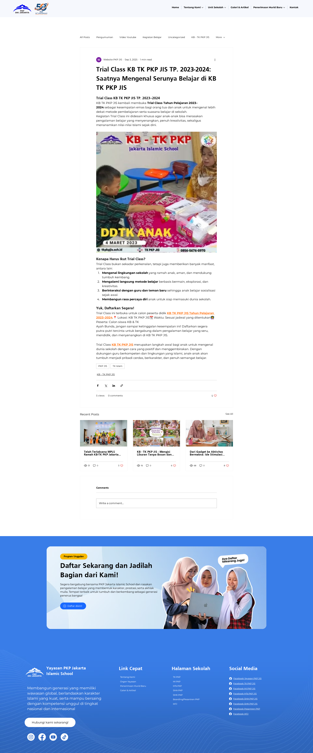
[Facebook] (42, 737)
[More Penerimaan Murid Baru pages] (284, 7)
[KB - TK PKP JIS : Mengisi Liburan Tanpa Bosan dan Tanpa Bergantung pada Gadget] (156, 433)
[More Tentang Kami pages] (202, 7)
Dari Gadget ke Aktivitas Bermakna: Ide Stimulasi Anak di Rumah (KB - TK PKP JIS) (209, 453)
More (219, 37)
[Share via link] (121, 385)
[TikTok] (64, 737)
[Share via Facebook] (97, 385)
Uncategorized (176, 37)
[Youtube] (53, 737)
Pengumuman (104, 37)
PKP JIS (102, 366)
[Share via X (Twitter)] (105, 385)
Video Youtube (127, 37)
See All (229, 413)
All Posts (85, 37)
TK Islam (117, 366)
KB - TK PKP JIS (200, 37)
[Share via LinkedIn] (113, 385)
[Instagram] (31, 737)
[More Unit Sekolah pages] (225, 7)
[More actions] (215, 60)
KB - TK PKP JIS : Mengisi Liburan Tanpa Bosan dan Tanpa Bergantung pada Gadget (154, 453)
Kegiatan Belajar (152, 37)
